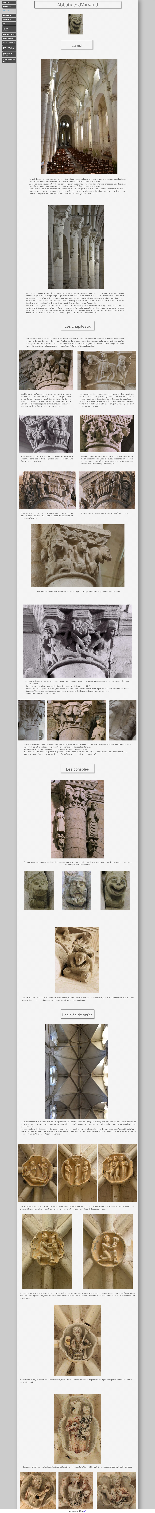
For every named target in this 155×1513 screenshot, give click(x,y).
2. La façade (7, 7)
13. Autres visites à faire (9, 60)
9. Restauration (8, 38)
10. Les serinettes (9, 43)
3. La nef (6, 11)
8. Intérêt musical (9, 34)
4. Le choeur (7, 15)
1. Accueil (6, 2)
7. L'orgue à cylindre (6, 29)
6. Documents (7, 24)
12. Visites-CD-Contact (8, 54)
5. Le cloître (7, 19)
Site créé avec (73, 1511)
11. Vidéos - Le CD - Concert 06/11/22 (9, 48)
